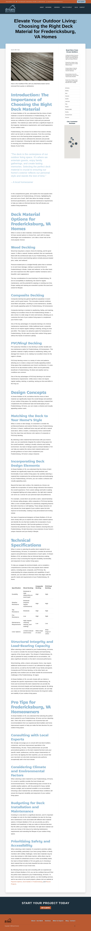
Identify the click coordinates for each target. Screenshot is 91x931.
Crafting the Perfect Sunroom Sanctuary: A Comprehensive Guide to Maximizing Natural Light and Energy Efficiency (71, 57)
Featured (67, 95)
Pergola (66, 106)
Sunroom (67, 117)
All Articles (67, 88)
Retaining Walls (68, 109)
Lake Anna (67, 101)
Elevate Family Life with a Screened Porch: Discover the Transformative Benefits (71, 75)
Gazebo (67, 98)
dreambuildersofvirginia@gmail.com (55, 1)
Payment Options (16, 881)
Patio (66, 103)
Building (67, 90)
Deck (66, 93)
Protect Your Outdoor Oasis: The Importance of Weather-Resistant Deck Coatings (71, 81)
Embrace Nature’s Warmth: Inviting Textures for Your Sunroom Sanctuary (71, 69)
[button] (72, 146)
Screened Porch (68, 114)
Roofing (66, 111)
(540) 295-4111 (42, 1)
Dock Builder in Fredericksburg (32, 881)
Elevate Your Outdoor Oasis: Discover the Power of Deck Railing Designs (71, 63)
